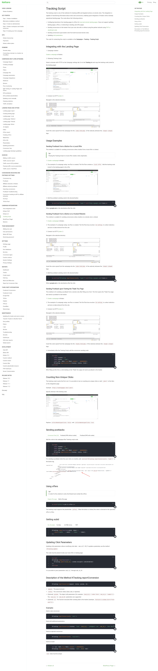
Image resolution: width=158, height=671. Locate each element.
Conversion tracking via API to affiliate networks (13, 195)
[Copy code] (115, 205)
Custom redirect (7, 358)
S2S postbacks (7, 93)
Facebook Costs (7, 293)
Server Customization (9, 371)
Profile (5, 247)
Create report (6, 275)
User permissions (7, 231)
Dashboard (6, 270)
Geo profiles (6, 321)
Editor (4, 129)
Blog (154, 2)
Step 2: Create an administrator (11, 24)
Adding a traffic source (9, 158)
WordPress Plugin (8, 219)
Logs (4, 327)
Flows (4, 67)
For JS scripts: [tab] (51, 525)
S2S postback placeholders (10, 96)
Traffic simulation (7, 104)
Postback (5, 181)
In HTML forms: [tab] (68, 525)
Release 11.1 (6, 383)
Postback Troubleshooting (10, 191)
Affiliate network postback (10, 186)
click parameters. (58, 35)
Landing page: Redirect (9, 119)
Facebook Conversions (9, 290)
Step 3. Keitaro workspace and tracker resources (13, 27)
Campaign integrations (9, 78)
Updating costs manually (9, 98)
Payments (5, 40)
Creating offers (7, 135)
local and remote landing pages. (89, 22)
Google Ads (6, 295)
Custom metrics (7, 257)
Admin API (6, 352)
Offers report (6, 132)
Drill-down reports (8, 340)
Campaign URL (7, 72)
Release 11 (6, 381)
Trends (5, 272)
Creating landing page (9, 113)
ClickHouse (6, 337)
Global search (6, 343)
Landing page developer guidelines (12, 151)
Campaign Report (7, 62)
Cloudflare (5, 306)
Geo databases (7, 249)
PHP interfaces (7, 368)
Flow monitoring (7, 86)
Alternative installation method (11, 21)
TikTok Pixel (6, 201)
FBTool (5, 303)
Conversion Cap (7, 148)
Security (5, 335)
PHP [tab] (77, 525)
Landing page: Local (8, 116)
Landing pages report (8, 111)
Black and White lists (8, 280)
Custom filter (6, 363)
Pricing (149, 2)
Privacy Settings (7, 263)
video (60, 96)
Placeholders (6, 143)
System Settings (7, 260)
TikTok (5, 298)
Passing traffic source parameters (12, 166)
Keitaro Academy (7, 11)
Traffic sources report (9, 160)
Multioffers (6, 137)
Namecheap (6, 309)
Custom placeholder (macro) (11, 366)
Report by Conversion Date (10, 283)
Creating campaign (8, 64)
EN (140, 2)
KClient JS (6, 214)
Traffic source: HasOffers (10, 168)
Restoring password (8, 237)
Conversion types (7, 255)
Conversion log (7, 178)
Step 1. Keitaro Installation (10, 18)
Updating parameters (8, 145)
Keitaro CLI (6, 355)
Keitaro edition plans (8, 43)
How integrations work (9, 208)
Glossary (4, 390)
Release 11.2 (6, 386)
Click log (5, 278)
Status (5, 324)
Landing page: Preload (9, 121)
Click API (5, 350)
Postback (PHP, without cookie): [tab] (68, 435)
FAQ (3, 394)
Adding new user (7, 229)
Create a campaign (51, 54)
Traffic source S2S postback (10, 163)
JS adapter (6, 127)
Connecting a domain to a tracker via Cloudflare (13, 54)
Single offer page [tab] (52, 499)
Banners (5, 222)
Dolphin (5, 301)
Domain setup (7, 50)
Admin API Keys (7, 234)
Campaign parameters (9, 75)
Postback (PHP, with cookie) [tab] (87, 435)
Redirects (5, 80)
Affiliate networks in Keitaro (10, 183)
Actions (5, 83)
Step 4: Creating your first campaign (12, 31)
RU (142, 2)
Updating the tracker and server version (13, 316)
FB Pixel (5, 199)
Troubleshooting (7, 332)
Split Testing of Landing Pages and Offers (12, 89)
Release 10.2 (6, 378)
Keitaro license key (8, 38)
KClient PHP (6, 211)
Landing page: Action (8, 124)
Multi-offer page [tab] (62, 499)
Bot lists (5, 252)
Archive (5, 329)
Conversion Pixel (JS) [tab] (53, 435)
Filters (4, 70)
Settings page (6, 244)
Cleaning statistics (8, 101)
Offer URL (5, 140)
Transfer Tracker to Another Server (12, 319)
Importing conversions (9, 189)
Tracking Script (7, 216)
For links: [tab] (59, 525)
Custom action (7, 360)
